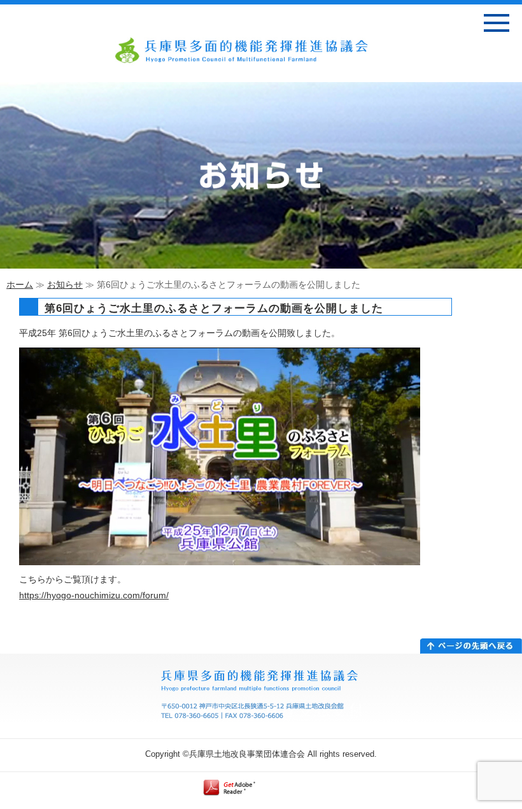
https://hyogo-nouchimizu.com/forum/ (94, 595)
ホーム (19, 284)
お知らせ (65, 284)
